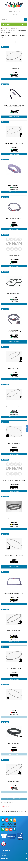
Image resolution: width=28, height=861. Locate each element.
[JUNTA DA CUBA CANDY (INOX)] (14, 394)
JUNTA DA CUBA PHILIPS (14, 443)
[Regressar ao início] (2, 29)
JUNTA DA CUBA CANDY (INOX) (14, 406)
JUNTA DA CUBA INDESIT (14, 781)
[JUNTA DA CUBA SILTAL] (14, 356)
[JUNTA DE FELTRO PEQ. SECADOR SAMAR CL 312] (14, 169)
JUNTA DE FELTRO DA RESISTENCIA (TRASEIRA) (14, 480)
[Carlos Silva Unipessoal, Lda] (14, 5)
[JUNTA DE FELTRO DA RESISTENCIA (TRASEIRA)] (14, 469)
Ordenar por (12, 42)
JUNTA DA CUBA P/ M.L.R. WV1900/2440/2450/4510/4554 (14, 331)
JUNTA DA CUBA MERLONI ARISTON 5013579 (14, 706)
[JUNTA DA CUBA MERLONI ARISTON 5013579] (14, 694)
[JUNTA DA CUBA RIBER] (14, 506)
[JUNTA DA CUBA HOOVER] (14, 244)
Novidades (5, 806)
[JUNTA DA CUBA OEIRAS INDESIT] (14, 207)
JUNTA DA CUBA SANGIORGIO (14, 293)
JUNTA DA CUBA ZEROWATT (14, 668)
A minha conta (5, 851)
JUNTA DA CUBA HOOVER (14, 255)
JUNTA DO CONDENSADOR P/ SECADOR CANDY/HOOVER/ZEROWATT (14, 106)
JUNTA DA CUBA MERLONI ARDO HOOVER (14, 143)
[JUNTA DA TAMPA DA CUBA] (14, 619)
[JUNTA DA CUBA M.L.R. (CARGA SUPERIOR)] (14, 581)
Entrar (17, 11)
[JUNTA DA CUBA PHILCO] (14, 732)
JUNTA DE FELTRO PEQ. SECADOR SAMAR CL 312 (14, 181)
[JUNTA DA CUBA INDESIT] (14, 769)
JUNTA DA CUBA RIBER (14, 518)
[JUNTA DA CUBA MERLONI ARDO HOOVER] (14, 132)
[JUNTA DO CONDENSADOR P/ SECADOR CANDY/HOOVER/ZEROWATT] (14, 94)
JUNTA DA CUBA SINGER (14, 68)
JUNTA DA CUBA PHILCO (14, 743)
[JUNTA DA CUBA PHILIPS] (14, 432)
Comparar (5, 46)
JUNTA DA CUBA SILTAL (14, 368)
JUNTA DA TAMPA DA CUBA (14, 631)
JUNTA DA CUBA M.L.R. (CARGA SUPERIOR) (14, 593)
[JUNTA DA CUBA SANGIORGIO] (14, 281)
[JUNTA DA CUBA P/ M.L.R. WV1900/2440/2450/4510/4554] (14, 319)
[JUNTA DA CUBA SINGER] (14, 56)
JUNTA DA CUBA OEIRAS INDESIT (14, 218)
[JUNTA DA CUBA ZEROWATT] (14, 657)
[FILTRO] (27, 430)
